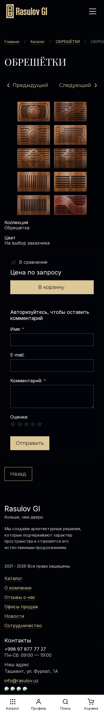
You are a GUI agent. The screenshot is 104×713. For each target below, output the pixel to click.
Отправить (30, 443)
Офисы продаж (21, 606)
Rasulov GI (22, 508)
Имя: (17, 329)
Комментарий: (28, 380)
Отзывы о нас (19, 597)
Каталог (38, 41)
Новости (14, 616)
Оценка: (19, 417)
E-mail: (17, 355)
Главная (11, 41)
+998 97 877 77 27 (25, 649)
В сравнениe (33, 262)
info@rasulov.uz (21, 680)
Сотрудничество (23, 625)
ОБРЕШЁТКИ (68, 41)
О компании (17, 588)
